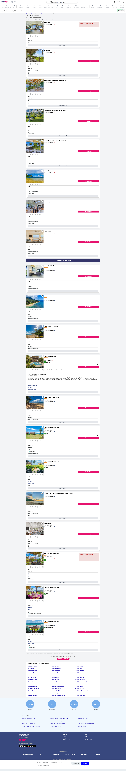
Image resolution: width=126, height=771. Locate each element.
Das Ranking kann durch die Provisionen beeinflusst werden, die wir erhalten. (41, 19)
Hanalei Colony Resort (50, 356)
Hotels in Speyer (31, 693)
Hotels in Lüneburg (79, 670)
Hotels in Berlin (55, 666)
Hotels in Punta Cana (80, 695)
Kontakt (87, 738)
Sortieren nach (17, 10)
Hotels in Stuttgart (32, 677)
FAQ (86, 736)
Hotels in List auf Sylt (80, 679)
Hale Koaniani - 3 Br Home (51, 397)
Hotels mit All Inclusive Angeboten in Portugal (60, 721)
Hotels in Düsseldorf (56, 668)
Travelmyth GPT (88, 739)
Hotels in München (79, 666)
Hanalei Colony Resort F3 (51, 621)
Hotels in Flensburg (56, 684)
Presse (64, 736)
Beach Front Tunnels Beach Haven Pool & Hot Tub (58, 493)
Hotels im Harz (31, 684)
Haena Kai (47, 22)
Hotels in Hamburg (32, 666)
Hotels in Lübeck (32, 672)
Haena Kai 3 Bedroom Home (52, 266)
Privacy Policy (51, 769)
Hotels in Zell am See (56, 688)
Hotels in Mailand (79, 686)
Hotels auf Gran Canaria (33, 688)
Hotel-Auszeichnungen (68, 739)
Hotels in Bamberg (79, 677)
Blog (86, 734)
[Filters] (2, 11)
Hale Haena (47, 523)
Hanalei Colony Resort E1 (51, 553)
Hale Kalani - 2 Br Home (51, 326)
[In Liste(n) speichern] (42, 22)
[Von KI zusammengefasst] (36, 375)
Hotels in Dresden (56, 675)
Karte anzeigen (121, 10)
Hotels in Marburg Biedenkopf (58, 695)
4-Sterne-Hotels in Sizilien (55, 726)
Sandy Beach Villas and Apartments (29, 729)
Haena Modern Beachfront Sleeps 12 (54, 110)
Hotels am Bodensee (80, 675)
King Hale (47, 50)
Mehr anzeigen (62, 45)
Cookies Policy (45, 769)
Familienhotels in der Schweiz (28, 723)
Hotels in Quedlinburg (57, 690)
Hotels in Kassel (78, 684)
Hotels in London (32, 681)
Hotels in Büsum (55, 679)
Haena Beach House (50, 201)
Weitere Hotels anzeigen (63, 658)
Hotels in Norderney (79, 672)
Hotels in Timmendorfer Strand (82, 681)
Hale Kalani (47, 231)
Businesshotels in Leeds (83, 718)
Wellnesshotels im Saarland (28, 721)
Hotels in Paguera (79, 693)
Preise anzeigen (88, 61)
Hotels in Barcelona (32, 686)
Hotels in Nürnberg (32, 679)
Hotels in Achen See (32, 695)
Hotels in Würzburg (79, 688)
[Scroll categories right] (124, 6)
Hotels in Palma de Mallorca (58, 686)
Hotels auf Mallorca (32, 670)
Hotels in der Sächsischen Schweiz (83, 690)
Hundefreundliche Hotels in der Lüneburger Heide (89, 721)
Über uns (65, 734)
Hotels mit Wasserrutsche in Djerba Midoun (59, 718)
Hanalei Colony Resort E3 (51, 427)
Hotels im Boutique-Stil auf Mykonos (86, 723)
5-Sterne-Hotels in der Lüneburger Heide (31, 726)
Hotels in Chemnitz (82, 726)
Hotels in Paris (78, 668)
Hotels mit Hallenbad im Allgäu (29, 718)
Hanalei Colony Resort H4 (51, 587)
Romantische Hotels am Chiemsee (57, 723)
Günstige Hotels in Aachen (55, 729)
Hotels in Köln (31, 668)
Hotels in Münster (56, 670)
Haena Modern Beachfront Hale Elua (55, 80)
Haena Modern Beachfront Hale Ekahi (55, 141)
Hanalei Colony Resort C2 (51, 461)
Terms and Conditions (58, 769)
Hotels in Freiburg (56, 672)
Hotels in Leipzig (55, 677)
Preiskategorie (7, 10)
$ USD (110, 2)
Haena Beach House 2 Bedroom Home (55, 296)
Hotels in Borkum (32, 690)
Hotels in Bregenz (56, 693)
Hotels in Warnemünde (33, 675)
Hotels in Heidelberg (56, 681)
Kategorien (65, 738)
